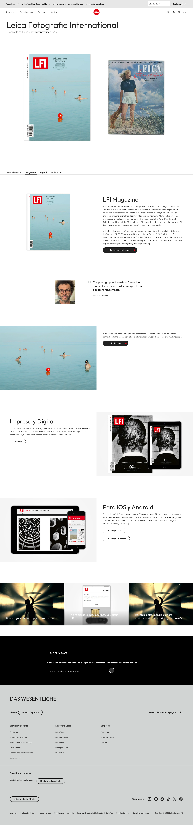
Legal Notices (45, 813)
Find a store (179, 12)
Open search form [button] (168, 12)
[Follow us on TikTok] (168, 799)
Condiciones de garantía (64, 813)
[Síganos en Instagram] (149, 799)
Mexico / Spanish (30, 712)
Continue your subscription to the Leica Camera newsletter (111, 670)
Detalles (18, 441)
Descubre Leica (27, 12)
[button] (180, 712)
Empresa (42, 12)
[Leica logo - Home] (96, 12)
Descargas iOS (114, 530)
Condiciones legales (141, 813)
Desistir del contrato (50, 781)
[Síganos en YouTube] (156, 799)
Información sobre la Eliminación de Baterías (95, 813)
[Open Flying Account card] (174, 12)
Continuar (177, 4)
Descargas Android (116, 538)
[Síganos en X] (174, 799)
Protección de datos (28, 813)
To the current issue (120, 250)
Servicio (53, 12)
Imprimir (13, 813)
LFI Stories (115, 343)
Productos (10, 12)
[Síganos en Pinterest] (181, 799)
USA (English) (154, 4)
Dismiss (185, 4)
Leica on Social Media (24, 799)
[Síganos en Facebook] (162, 799)
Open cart (184, 12)
